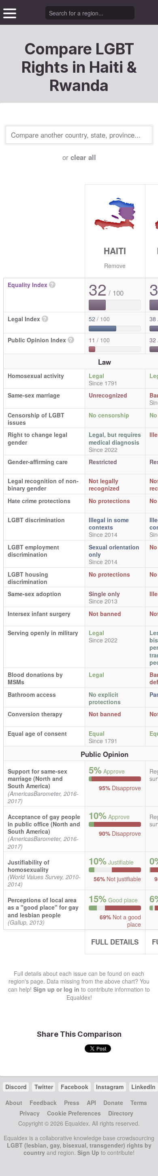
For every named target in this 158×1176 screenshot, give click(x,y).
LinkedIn (143, 1087)
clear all (83, 157)
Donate (113, 1102)
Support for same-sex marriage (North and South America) (37, 778)
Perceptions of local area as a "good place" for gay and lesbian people (43, 907)
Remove (115, 266)
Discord (16, 1087)
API (91, 1102)
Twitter (43, 1087)
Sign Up (88, 1152)
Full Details (115, 942)
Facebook (74, 1087)
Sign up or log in (56, 989)
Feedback (43, 1102)
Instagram (110, 1087)
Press (71, 1102)
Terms (138, 1102)
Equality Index (27, 285)
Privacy (29, 1113)
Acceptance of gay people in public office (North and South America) (44, 824)
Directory (120, 1113)
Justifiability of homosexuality (28, 865)
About (13, 1102)
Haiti (115, 250)
